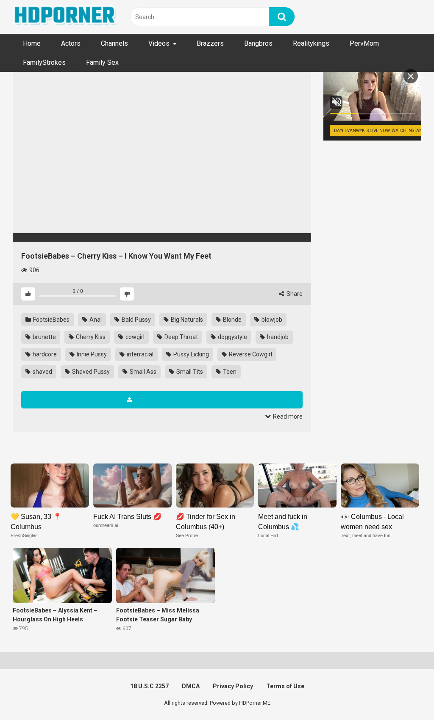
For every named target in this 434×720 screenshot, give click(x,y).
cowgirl (134, 337)
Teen (229, 371)
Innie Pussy (91, 354)
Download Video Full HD (165, 399)
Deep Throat (180, 337)
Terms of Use (285, 686)
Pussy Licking (190, 354)
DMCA (191, 686)
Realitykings (311, 43)
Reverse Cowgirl (250, 354)
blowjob (271, 319)
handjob (277, 337)
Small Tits (189, 371)
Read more (287, 416)
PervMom (364, 43)
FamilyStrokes (44, 62)
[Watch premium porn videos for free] (66, 17)
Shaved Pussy (90, 371)
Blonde (232, 319)
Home (32, 43)
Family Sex (102, 62)
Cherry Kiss (90, 337)
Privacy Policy (233, 686)
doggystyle (232, 337)
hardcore (44, 354)
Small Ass (142, 371)
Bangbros (258, 43)
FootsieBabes (51, 319)
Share (294, 293)
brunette (43, 337)
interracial (139, 354)
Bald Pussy (135, 319)
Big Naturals (186, 319)
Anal (95, 319)
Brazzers (210, 43)
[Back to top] (405, 694)
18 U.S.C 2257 (149, 686)
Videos (159, 43)
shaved (41, 371)
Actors (71, 43)
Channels (114, 43)
